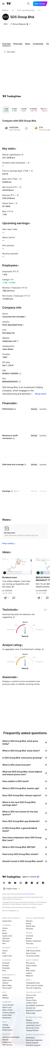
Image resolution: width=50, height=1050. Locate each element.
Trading (5, 1025)
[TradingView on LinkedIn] (26, 882)
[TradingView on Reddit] (43, 882)
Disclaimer (30, 998)
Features (29, 921)
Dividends (6, 968)
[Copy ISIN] (20, 374)
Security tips (30, 1008)
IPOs (4, 971)
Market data (30, 926)
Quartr (34, 907)
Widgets (29, 1020)
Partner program (32, 1043)
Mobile (4, 995)
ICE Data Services (29, 894)
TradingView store (33, 983)
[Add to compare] (26, 128)
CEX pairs (6, 938)
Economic (6, 963)
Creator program (8, 1012)
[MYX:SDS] (4, 572)
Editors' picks (7, 1030)
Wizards (5, 1040)
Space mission (31, 965)
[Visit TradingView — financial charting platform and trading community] (11, 96)
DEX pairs (6, 941)
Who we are (30, 963)
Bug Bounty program (34, 1010)
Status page (30, 1013)
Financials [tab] (17, 44)
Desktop (5, 998)
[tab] (34, 409)
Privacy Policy (31, 1000)
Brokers (29, 938)
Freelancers (6, 1042)
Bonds (4, 933)
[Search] (28, 3)
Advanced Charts (32, 1028)
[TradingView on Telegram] (31, 882)
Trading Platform (32, 1030)
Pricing (28, 923)
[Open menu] (3, 3)
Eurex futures (31, 953)
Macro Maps (7, 985)
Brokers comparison (33, 941)
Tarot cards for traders (34, 985)
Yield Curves (7, 980)
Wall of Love (7, 1007)
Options (5, 983)
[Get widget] (45, 609)
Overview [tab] (6, 44)
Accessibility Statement (35, 1005)
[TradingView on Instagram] (20, 882)
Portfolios (5, 978)
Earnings (5, 965)
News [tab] (27, 44)
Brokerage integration (34, 1040)
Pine (4, 943)
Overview (29, 936)
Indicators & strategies (10, 1037)
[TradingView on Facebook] (9, 882)
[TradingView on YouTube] (15, 882)
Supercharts (7, 921)
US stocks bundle (32, 956)
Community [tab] (38, 44)
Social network (7, 1005)
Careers (29, 973)
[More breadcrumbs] (13, 10)
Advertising (30, 1038)
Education (6, 1027)
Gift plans (29, 929)
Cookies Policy (31, 1003)
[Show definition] (22, 155)
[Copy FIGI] (20, 382)
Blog (27, 968)
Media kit (29, 976)
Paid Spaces (7, 1045)
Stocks (5, 928)
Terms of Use (31, 995)
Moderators (6, 1018)
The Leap (29, 943)
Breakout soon (9, 577)
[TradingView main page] (9, 3)
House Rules (7, 1015)
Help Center (30, 971)
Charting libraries (32, 1023)
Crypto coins (7, 936)
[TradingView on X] (4, 882)
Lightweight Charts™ (33, 1025)
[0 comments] (13, 598)
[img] (27, 24)
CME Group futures (33, 951)
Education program (33, 1045)
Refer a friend (7, 1010)
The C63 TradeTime (33, 988)
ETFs (4, 931)
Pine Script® (7, 988)
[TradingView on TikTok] (37, 882)
